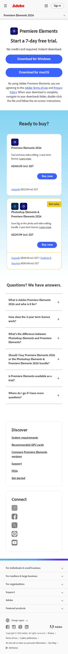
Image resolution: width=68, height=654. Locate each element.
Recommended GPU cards (28, 445)
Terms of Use (11, 638)
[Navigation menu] (5, 5)
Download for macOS (34, 72)
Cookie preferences (28, 638)
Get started (18, 478)
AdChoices (13, 648)
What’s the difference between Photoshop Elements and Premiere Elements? (30, 338)
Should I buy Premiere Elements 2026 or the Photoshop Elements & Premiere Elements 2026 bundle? (32, 359)
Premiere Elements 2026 (19, 15)
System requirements (25, 437)
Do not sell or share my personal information (26, 643)
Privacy (51, 633)
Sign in (57, 5)
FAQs (15, 471)
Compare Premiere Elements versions (29, 454)
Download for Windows (34, 59)
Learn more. (25, 158)
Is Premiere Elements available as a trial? (30, 378)
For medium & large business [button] (21, 576)
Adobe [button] (9, 600)
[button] (46, 6)
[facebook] (7, 627)
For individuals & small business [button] (23, 568)
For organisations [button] (15, 584)
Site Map (52, 643)
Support (17, 463)
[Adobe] (18, 5)
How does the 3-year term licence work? (29, 319)
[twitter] (20, 627)
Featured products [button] (16, 608)
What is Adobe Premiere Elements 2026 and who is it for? (30, 302)
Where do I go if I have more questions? (26, 395)
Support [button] (10, 592)
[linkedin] (26, 627)
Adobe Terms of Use (36, 88)
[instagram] (14, 627)
